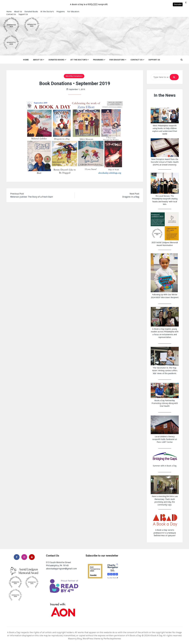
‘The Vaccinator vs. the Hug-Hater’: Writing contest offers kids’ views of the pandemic (164, 371)
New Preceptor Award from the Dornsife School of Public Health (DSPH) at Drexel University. (165, 162)
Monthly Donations (74, 76)
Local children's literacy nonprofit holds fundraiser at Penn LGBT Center (164, 439)
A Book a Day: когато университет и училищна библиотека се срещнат (164, 533)
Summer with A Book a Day (165, 465)
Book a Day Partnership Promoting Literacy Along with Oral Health (165, 403)
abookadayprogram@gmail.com (61, 568)
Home (9, 11)
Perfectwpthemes (112, 638)
